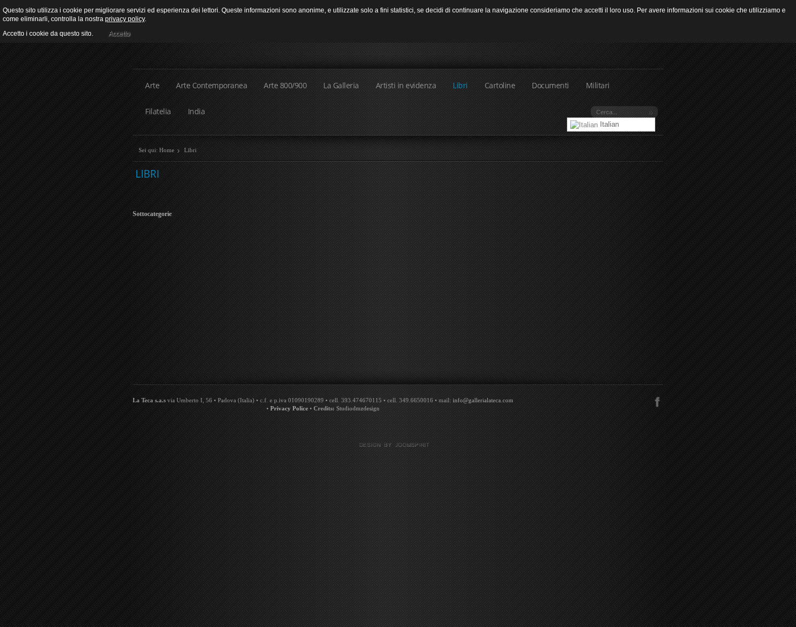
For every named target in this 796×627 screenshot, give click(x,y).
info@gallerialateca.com (483, 400)
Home (166, 150)
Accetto (119, 33)
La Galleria (341, 85)
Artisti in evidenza (406, 85)
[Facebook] (657, 400)
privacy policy (125, 19)
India (196, 111)
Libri (460, 85)
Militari (598, 85)
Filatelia (158, 111)
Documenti (550, 85)
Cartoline (500, 85)
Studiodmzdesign (358, 409)
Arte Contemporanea (211, 85)
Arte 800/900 (285, 85)
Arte (152, 85)
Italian (608, 124)
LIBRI (147, 173)
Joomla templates (398, 445)
